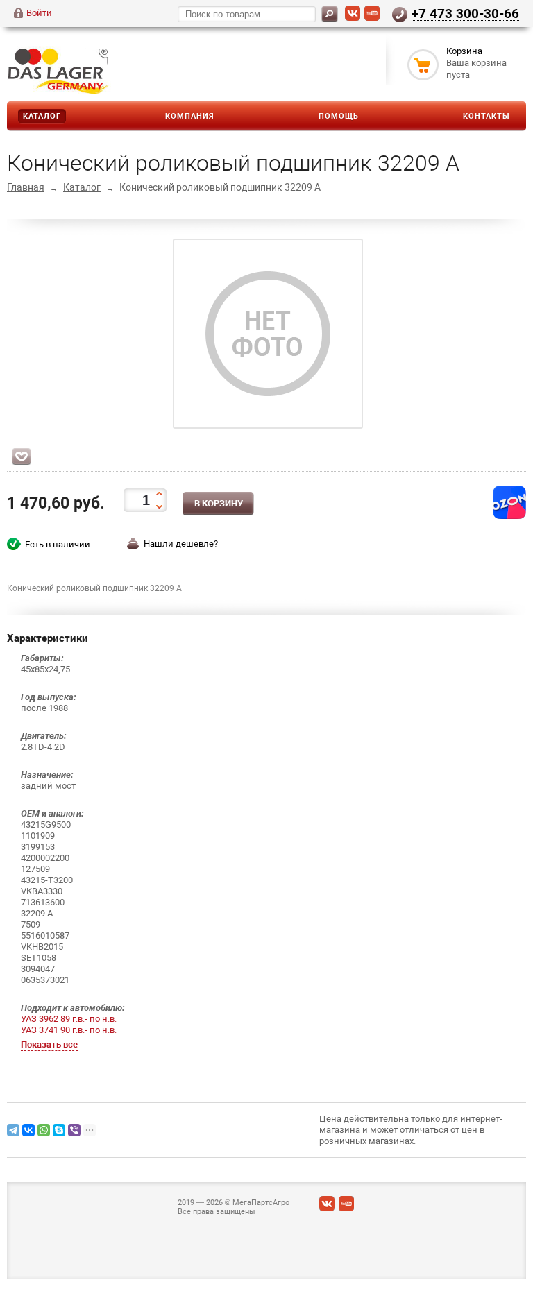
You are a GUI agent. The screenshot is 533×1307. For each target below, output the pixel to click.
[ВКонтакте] (352, 18)
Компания (189, 116)
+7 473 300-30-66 (465, 13)
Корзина (464, 51)
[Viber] (74, 1130)
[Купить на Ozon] (509, 516)
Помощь (339, 116)
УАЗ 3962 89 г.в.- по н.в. (69, 1019)
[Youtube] (372, 18)
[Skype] (59, 1130)
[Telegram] (13, 1130)
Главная (25, 187)
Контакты (486, 116)
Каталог (42, 116)
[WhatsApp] (43, 1130)
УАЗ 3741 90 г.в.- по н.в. (69, 1030)
